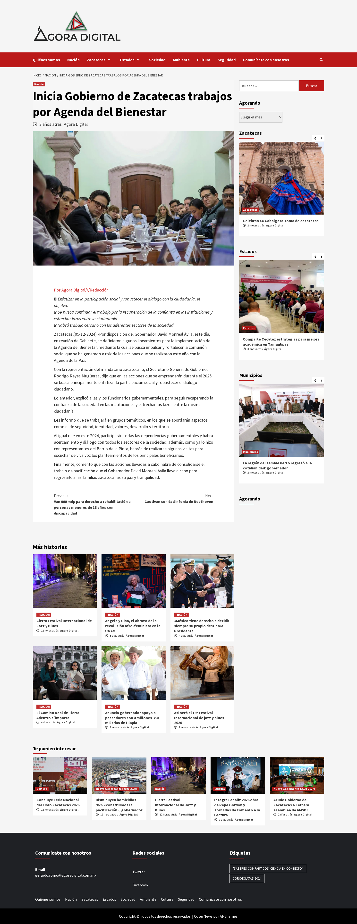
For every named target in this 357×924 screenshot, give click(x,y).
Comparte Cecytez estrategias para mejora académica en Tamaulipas (281, 342)
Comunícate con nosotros (266, 59)
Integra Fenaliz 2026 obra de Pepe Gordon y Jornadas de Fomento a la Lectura (237, 807)
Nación (73, 59)
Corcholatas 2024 (247, 878)
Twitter (138, 871)
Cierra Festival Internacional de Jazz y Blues (175, 804)
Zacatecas (96, 59)
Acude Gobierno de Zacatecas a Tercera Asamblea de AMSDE (291, 804)
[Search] (321, 59)
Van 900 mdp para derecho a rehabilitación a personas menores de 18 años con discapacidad (92, 504)
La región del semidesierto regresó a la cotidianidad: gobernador (277, 465)
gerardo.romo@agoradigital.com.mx (65, 875)
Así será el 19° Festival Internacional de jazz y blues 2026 (199, 717)
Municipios (250, 452)
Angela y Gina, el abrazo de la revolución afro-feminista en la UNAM (133, 625)
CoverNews (203, 916)
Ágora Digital (76, 124)
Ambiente (181, 59)
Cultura (203, 59)
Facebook (140, 884)
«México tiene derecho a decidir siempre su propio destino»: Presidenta (201, 625)
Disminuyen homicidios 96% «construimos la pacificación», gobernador (119, 804)
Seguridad (227, 59)
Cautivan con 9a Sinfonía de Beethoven (178, 498)
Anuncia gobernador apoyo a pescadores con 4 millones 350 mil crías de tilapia (132, 717)
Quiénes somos (46, 59)
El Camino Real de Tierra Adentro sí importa (57, 715)
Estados (127, 59)
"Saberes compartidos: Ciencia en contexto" (268, 868)
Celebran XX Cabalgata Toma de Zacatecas (281, 220)
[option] (282, 191)
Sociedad (157, 59)
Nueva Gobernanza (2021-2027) (116, 789)
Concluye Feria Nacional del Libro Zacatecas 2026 (57, 802)
